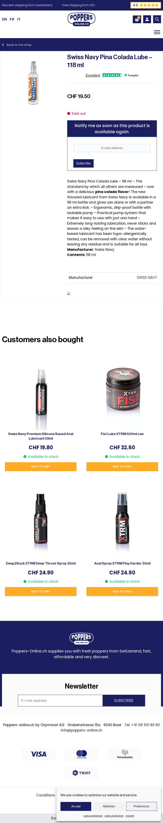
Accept (76, 806)
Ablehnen (109, 806)
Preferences (141, 806)
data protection (93, 815)
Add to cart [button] (40, 467)
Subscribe (83, 163)
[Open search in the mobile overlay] (157, 19)
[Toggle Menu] (157, 32)
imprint (130, 815)
